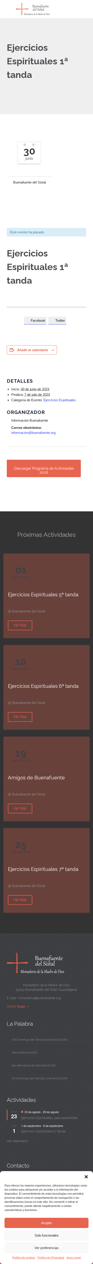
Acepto (46, 1223)
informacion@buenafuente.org (33, 433)
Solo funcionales (47, 1235)
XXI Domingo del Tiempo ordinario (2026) (39, 1039)
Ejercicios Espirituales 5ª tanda (43, 1131)
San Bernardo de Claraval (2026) (34, 1065)
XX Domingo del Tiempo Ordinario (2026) (39, 1078)
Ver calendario (17, 1141)
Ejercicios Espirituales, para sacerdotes (49, 1118)
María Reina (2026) (24, 1052)
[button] (86, 1177)
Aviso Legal (73, 1257)
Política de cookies (23, 1257)
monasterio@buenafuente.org (39, 998)
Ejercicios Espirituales (59, 400)
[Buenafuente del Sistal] (49, 9)
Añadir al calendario (32, 350)
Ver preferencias (47, 1248)
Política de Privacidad (50, 1257)
